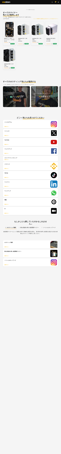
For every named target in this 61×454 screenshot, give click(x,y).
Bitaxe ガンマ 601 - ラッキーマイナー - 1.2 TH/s (9, 39)
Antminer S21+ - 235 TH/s (22, 39)
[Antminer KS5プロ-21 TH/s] (9, 55)
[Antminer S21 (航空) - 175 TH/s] (51, 29)
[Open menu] (58, 2)
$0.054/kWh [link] (44, 99)
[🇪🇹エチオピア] (44, 96)
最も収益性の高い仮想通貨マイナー (29, 227)
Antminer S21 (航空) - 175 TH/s (51, 39)
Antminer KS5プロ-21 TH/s (8, 64)
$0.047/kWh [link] (16, 100)
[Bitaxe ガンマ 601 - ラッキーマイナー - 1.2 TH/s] (9, 29)
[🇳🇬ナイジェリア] (16, 96)
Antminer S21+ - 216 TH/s (36, 39)
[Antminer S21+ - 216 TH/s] (37, 29)
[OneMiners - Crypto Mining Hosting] (6, 2)
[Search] (52, 2)
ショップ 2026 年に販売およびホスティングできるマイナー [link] (45, 18)
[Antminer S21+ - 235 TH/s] (23, 29)
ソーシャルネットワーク (49, 227)
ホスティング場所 (11, 227)
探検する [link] (6, 126)
